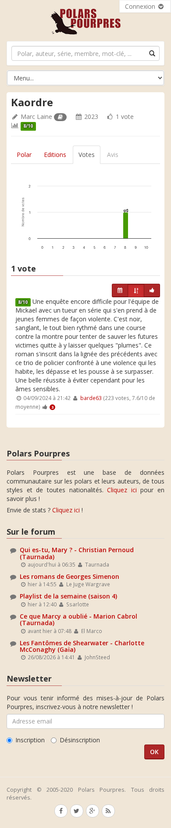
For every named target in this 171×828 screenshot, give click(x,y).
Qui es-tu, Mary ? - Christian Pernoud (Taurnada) (77, 553)
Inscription (30, 740)
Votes (86, 154)
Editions (55, 154)
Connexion (141, 6)
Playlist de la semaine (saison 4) (68, 596)
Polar (24, 154)
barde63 (91, 397)
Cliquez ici (122, 490)
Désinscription (80, 740)
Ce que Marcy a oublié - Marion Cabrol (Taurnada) (78, 619)
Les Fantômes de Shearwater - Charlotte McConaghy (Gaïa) (82, 646)
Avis (112, 154)
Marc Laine (36, 116)
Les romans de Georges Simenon (69, 576)
